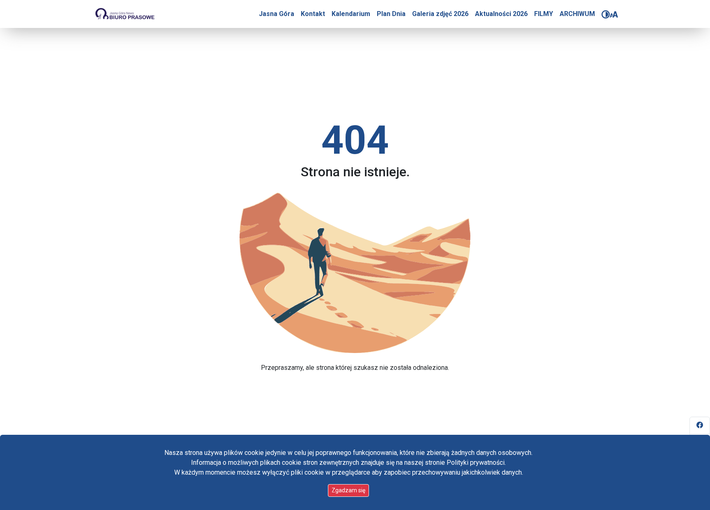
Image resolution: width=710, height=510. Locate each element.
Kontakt (313, 14)
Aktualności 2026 (501, 14)
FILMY (543, 14)
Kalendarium (351, 14)
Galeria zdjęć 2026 (440, 14)
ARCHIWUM (577, 14)
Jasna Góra (276, 14)
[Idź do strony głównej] (124, 14)
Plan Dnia (391, 14)
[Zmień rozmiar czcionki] (614, 14)
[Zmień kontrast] (606, 14)
